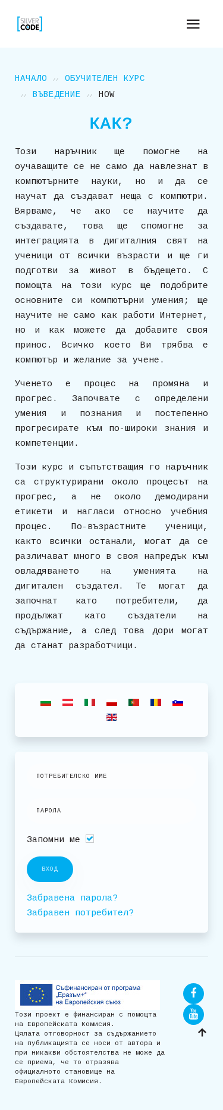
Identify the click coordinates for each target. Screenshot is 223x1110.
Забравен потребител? (80, 913)
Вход (50, 869)
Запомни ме (53, 840)
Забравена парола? (72, 898)
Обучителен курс (105, 78)
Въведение (57, 94)
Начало (31, 78)
